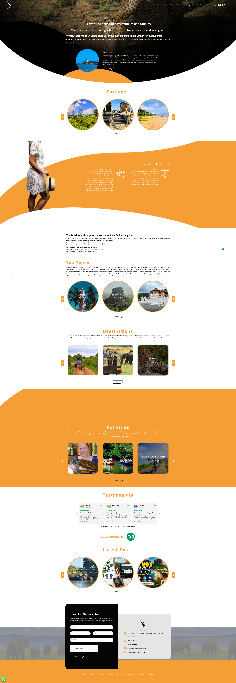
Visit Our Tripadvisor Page (111, 536)
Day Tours (173, 5)
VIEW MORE (83, 362)
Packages (188, 5)
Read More (107, 68)
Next (173, 117)
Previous (62, 117)
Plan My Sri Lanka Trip (72, 43)
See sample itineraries (73, 255)
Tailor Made (195, 5)
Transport (203, 5)
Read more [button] (83, 521)
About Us (155, 5)
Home (150, 5)
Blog (214, 5)
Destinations (180, 5)
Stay (161, 5)
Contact (209, 5)
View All (118, 133)
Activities (166, 5)
